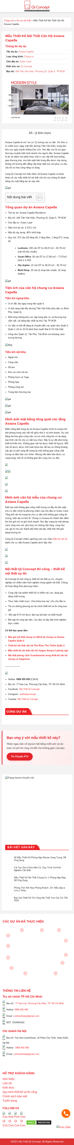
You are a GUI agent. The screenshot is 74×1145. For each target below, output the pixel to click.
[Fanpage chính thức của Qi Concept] (5, 1122)
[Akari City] (11, 968)
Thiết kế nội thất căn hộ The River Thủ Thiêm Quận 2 (36, 645)
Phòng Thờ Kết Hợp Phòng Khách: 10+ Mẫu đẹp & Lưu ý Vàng (39, 889)
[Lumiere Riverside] (56, 973)
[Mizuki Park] (25, 973)
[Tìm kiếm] (70, 6)
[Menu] (5, 6)
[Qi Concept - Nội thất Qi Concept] (37, 6)
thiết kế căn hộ (59, 539)
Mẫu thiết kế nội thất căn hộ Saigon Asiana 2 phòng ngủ (38, 650)
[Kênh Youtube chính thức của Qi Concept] (22, 1122)
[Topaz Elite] (42, 930)
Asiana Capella (26, 51)
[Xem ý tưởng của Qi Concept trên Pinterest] (16, 1122)
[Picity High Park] (22, 930)
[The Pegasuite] (66, 955)
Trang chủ (9, 20)
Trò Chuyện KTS (19, 756)
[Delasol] (62, 963)
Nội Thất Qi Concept (29, 689)
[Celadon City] (8, 935)
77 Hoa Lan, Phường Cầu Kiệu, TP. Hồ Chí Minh (39, 1003)
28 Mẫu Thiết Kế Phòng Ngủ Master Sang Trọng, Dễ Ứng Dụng (40, 859)
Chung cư (29, 56)
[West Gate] (59, 930)
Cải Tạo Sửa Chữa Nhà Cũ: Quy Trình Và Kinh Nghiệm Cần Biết (37, 869)
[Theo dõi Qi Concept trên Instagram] (11, 1122)
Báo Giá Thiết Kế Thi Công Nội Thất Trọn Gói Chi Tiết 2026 (41, 899)
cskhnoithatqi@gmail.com (26, 1016)
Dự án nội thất (24, 20)
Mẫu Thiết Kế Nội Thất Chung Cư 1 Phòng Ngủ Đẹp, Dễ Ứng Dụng (40, 879)
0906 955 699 (21, 1009)
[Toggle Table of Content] (37, 198)
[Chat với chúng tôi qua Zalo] (63, 1126)
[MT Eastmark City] (66, 941)
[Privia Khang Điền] (8, 958)
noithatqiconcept (27, 694)
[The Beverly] (8, 946)
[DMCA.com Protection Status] (39, 1122)
